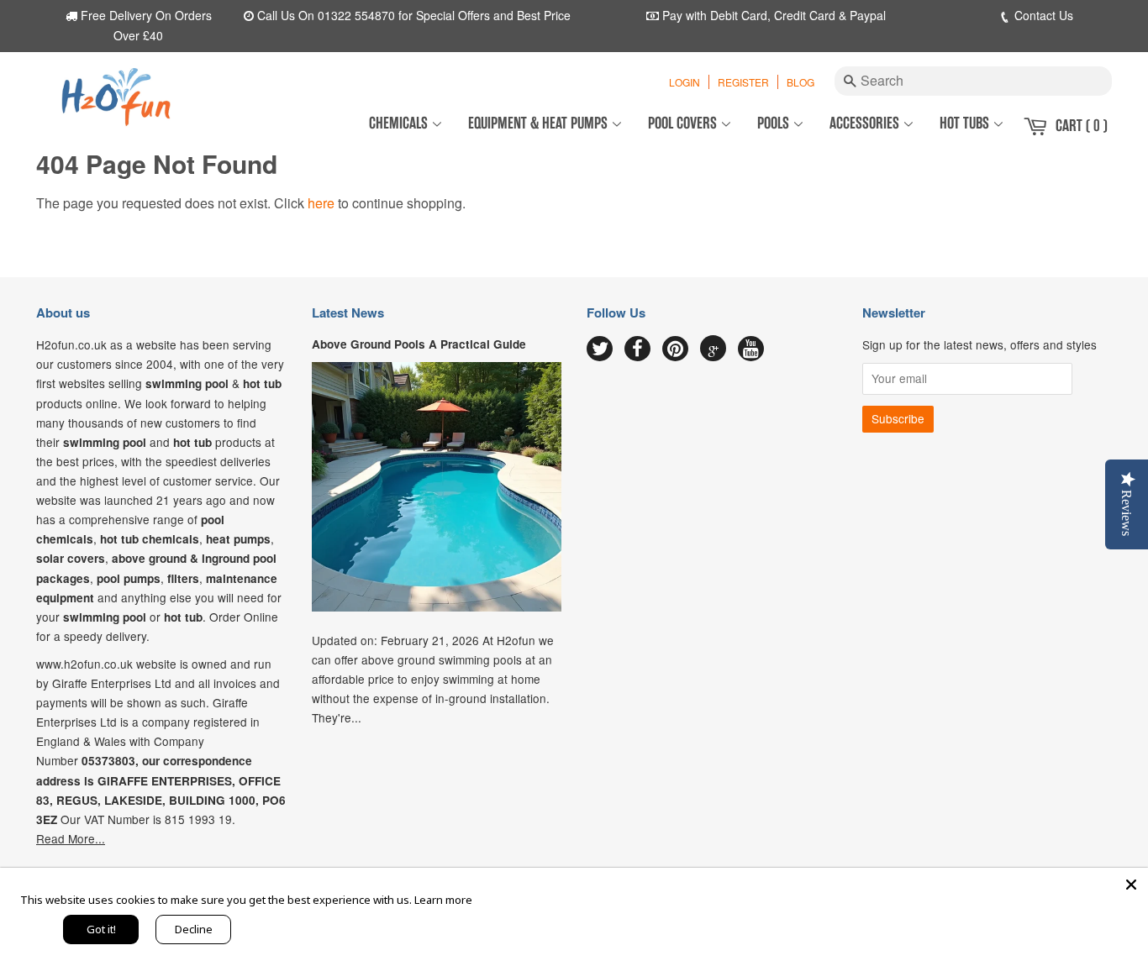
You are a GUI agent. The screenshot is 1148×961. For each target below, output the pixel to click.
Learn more (443, 899)
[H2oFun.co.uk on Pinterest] (675, 349)
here (321, 203)
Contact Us (1042, 15)
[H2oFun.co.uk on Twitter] (600, 349)
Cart (1082, 125)
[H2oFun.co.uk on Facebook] (637, 349)
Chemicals (400, 123)
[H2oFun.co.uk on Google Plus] (713, 348)
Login (684, 82)
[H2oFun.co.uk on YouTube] (751, 349)
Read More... (70, 838)
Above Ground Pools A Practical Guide (419, 344)
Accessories (866, 123)
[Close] (1131, 884)
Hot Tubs (966, 123)
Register (743, 82)
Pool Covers (684, 123)
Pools (775, 123)
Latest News (348, 312)
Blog (800, 82)
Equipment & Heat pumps (539, 123)
